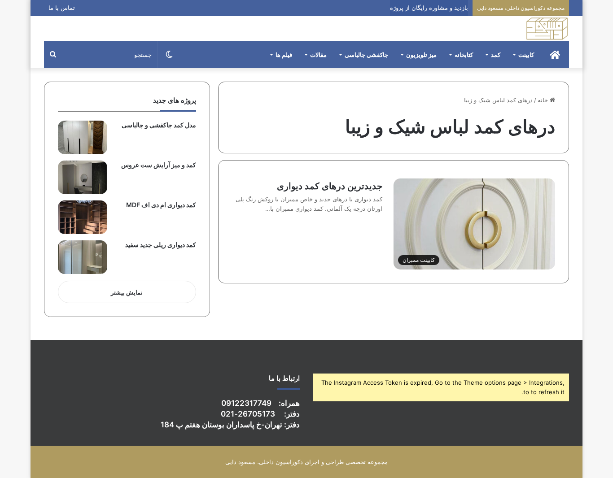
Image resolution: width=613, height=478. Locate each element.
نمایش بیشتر (127, 292)
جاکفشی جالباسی (366, 54)
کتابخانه (464, 54)
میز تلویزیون (421, 54)
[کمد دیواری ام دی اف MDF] (82, 217)
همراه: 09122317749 (260, 403)
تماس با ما (61, 7)
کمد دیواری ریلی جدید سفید (160, 244)
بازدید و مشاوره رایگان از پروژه (429, 7)
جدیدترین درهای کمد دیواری (329, 186)
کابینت (526, 54)
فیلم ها (284, 54)
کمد (495, 54)
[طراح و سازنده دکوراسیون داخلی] (547, 29)
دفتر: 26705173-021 (260, 413)
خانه (544, 100)
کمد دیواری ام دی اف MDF (161, 205)
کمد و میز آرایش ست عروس (158, 165)
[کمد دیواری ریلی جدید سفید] (82, 257)
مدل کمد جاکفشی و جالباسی (159, 125)
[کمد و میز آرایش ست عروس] (82, 177)
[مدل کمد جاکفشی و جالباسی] (82, 137)
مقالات (318, 54)
